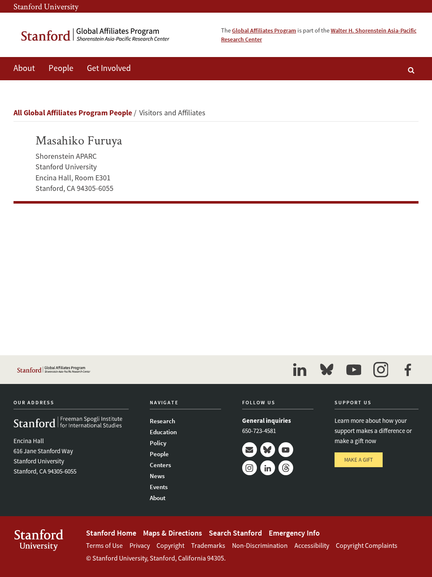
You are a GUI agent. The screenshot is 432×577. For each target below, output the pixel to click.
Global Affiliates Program (264, 30)
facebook (407, 369)
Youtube (285, 449)
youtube (353, 369)
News (157, 476)
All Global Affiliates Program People (73, 112)
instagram (380, 369)
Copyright (170, 545)
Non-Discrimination (260, 545)
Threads (285, 467)
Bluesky (267, 449)
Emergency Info (294, 533)
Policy (158, 443)
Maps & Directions (172, 533)
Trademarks (208, 545)
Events (158, 487)
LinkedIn (267, 467)
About (24, 68)
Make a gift (358, 459)
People (159, 454)
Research (162, 421)
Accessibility (311, 545)
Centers (160, 465)
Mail (249, 449)
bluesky (326, 369)
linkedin (299, 369)
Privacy (140, 545)
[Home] (96, 35)
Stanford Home (111, 533)
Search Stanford (235, 533)
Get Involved (109, 68)
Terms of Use (104, 545)
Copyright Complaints (366, 545)
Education (163, 432)
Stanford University (46, 6)
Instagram (249, 467)
